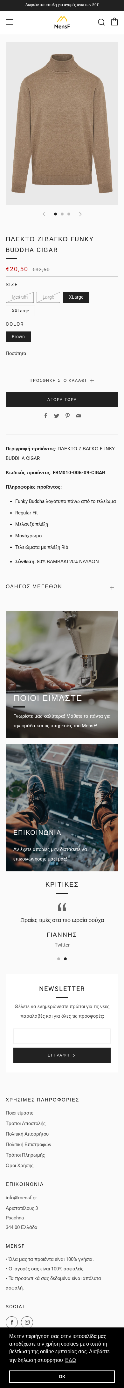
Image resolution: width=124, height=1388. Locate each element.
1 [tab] (58, 958)
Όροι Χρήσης (19, 1165)
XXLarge (20, 310)
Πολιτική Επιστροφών (29, 1144)
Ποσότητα (16, 353)
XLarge (76, 297)
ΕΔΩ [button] (70, 1360)
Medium (20, 297)
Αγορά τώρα (62, 399)
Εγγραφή (59, 1055)
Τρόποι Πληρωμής (25, 1155)
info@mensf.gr (21, 1198)
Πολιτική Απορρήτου (27, 1134)
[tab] (55, 214)
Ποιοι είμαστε (19, 1113)
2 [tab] (65, 958)
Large (48, 297)
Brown (18, 336)
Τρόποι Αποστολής (25, 1123)
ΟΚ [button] (62, 1376)
